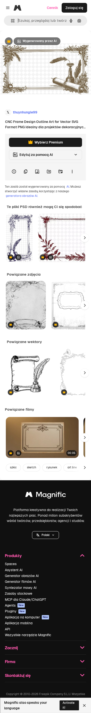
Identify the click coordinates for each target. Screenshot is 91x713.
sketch (31, 467)
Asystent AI (14, 570)
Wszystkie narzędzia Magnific (28, 635)
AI (67, 187)
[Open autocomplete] (10, 21)
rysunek (51, 467)
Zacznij (11, 647)
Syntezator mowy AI (21, 587)
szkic (13, 467)
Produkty (13, 555)
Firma (10, 661)
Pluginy (15, 611)
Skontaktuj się (18, 675)
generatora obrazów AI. (22, 196)
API (7, 629)
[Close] (84, 705)
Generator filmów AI (20, 581)
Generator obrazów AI (22, 576)
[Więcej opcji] (72, 171)
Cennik (52, 8)
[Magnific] (45, 495)
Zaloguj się (74, 8)
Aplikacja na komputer (26, 617)
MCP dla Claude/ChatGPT (25, 599)
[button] (45, 535)
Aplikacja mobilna (19, 623)
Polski (45, 535)
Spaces (11, 564)
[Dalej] (84, 238)
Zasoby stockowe (18, 593)
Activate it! (68, 705)
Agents (14, 605)
